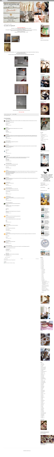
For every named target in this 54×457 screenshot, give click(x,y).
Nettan (6, 170)
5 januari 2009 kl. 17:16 (8, 147)
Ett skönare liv (7, 182)
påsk (41, 406)
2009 (42, 268)
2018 (42, 259)
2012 (42, 265)
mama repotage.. (46, 220)
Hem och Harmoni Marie (9, 202)
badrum (42, 383)
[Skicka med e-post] (12, 114)
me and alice (7, 155)
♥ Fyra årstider (7, 240)
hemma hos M (42, 393)
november (43, 270)
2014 (42, 263)
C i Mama (42, 138)
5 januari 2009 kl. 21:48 (8, 153)
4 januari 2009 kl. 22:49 (8, 125)
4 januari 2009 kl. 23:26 (8, 132)
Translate (46, 185)
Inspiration (42, 372)
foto (41, 389)
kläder (42, 396)
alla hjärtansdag (43, 382)
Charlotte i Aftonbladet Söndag (44, 139)
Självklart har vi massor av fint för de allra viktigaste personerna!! (47, 209)
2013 (42, 264)
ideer (41, 395)
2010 (42, 267)
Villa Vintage (42, 381)
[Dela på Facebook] (15, 114)
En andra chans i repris (43, 134)
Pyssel (42, 376)
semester (42, 408)
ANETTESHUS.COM (8, 163)
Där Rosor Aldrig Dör (8, 245)
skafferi (42, 409)
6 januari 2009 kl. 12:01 (8, 185)
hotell (41, 394)
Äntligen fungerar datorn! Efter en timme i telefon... (45, 282)
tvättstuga (42, 415)
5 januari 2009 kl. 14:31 (8, 142)
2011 (42, 266)
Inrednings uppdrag (43, 371)
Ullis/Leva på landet (8, 119)
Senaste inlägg (6, 258)
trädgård (42, 414)
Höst (41, 370)
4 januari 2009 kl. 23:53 (8, 138)
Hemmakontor (42, 369)
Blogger (30, 450)
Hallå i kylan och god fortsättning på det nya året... (45, 290)
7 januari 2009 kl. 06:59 (8, 238)
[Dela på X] (14, 114)
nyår (41, 402)
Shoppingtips (42, 378)
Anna (6, 215)
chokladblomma (8, 196)
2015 (42, 262)
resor (41, 407)
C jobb (42, 365)
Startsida (22, 258)
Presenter (42, 375)
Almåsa (42, 363)
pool (41, 405)
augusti (43, 273)
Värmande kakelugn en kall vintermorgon (45, 283)
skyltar (9, 115)
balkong (42, 384)
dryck (41, 388)
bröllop (42, 387)
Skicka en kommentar (7, 257)
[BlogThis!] (13, 114)
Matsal (42, 374)
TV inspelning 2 (43, 135)
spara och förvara (43, 412)
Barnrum (42, 364)
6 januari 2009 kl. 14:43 (8, 200)
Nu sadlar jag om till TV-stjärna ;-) (47, 231)
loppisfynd (7, 115)
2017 (42, 260)
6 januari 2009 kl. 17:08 (8, 206)
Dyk (41, 366)
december (43, 269)
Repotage (42, 377)
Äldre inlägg (37, 258)
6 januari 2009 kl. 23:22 (8, 230)
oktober (43, 271)
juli (42, 274)
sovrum (42, 411)
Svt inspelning (42, 137)
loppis (42, 399)
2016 (42, 261)
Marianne (7, 253)
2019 (42, 258)
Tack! (41, 133)
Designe (7, 134)
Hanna (6, 127)
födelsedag (42, 390)
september (43, 272)
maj (42, 276)
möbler (42, 401)
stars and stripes (43, 413)
